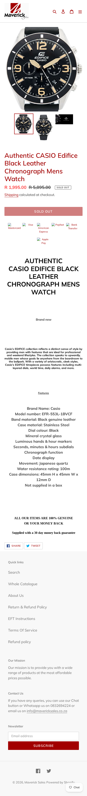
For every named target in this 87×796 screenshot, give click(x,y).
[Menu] (80, 11)
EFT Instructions (21, 618)
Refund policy (19, 641)
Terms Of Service (22, 630)
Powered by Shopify (60, 782)
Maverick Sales (34, 782)
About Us (16, 595)
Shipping (11, 195)
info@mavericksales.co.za (47, 711)
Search (14, 572)
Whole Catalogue (22, 584)
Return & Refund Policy (27, 607)
